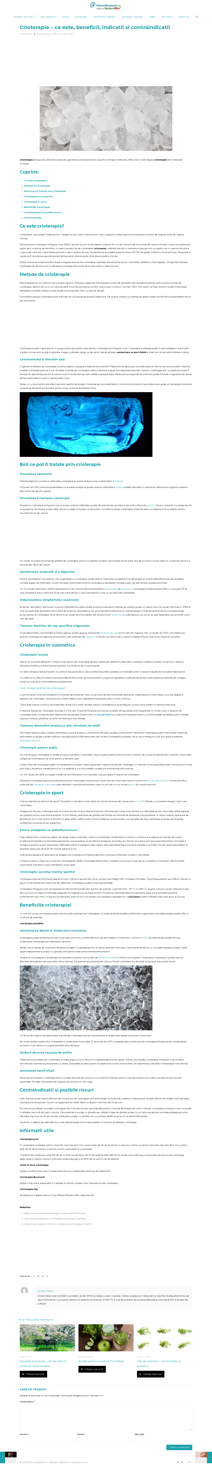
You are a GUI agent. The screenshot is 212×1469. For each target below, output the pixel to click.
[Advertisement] (106, 57)
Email (81, 1434)
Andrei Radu (43, 34)
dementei (117, 481)
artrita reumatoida (108, 957)
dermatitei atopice (30, 740)
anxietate (127, 588)
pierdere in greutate (45, 784)
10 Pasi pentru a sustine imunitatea (101, 1361)
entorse (138, 801)
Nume (24, 1434)
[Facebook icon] (177, 1462)
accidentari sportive (158, 780)
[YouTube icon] (181, 1462)
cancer (151, 505)
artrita (144, 937)
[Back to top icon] (189, 1462)
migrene (90, 636)
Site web (139, 1434)
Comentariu (27, 1401)
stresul (119, 487)
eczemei (116, 614)
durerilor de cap (109, 633)
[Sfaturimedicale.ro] (106, 6)
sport (132, 784)
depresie (112, 588)
